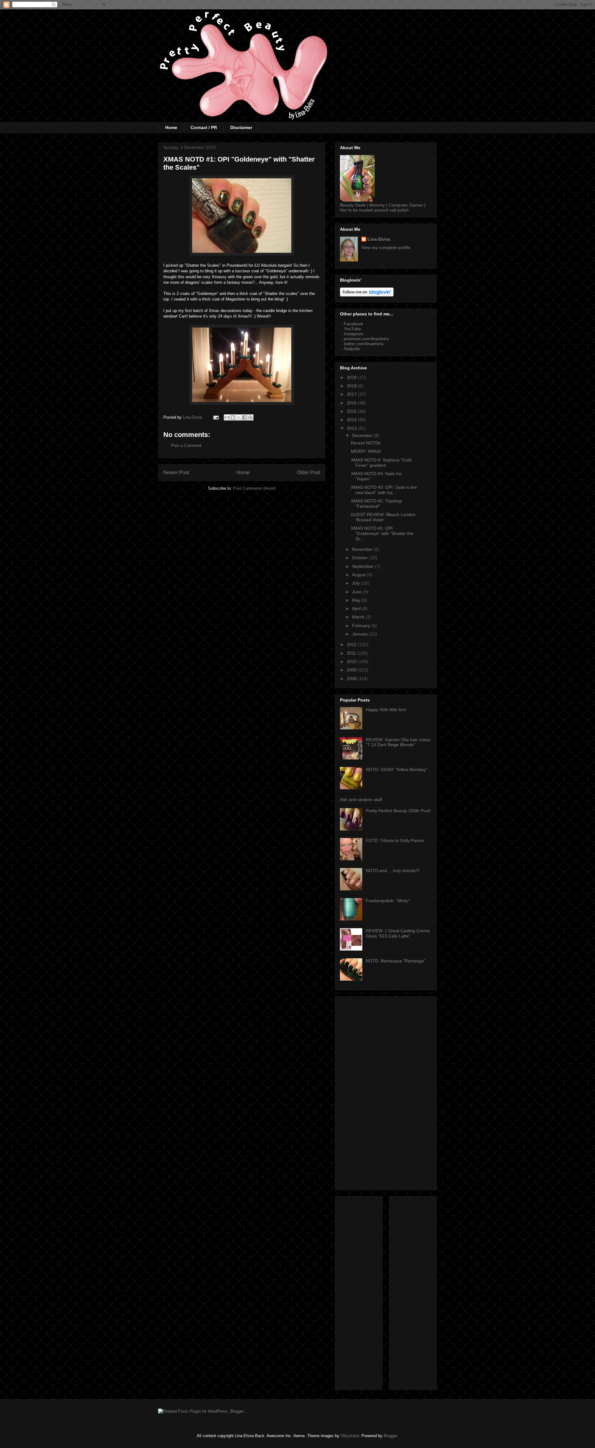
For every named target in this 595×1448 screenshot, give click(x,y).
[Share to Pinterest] (250, 417)
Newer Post (176, 472)
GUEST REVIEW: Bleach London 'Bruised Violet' (383, 517)
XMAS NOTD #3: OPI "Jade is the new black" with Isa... (384, 490)
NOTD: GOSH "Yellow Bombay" (396, 769)
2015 (352, 411)
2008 (352, 678)
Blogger (390, 1435)
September (363, 566)
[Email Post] (215, 417)
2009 (352, 669)
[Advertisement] (386, 1092)
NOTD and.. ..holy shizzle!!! (392, 870)
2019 (352, 377)
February (361, 625)
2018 (352, 385)
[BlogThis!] (233, 417)
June (357, 591)
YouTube (352, 328)
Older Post (308, 472)
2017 (352, 394)
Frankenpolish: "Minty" (388, 900)
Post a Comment (186, 445)
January (360, 633)
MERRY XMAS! (366, 451)
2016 (352, 402)
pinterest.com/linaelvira (366, 338)
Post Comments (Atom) (254, 488)
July (356, 583)
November (363, 549)
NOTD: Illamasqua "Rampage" (395, 960)
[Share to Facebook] (244, 417)
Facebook (353, 323)
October (360, 557)
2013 (352, 428)
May (357, 600)
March (359, 616)
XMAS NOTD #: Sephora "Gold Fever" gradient (381, 462)
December (363, 435)
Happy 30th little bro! (386, 709)
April (357, 608)
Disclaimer (241, 127)
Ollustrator (350, 1435)
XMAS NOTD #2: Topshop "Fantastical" (376, 503)
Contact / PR (204, 127)
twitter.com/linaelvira (363, 343)
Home (171, 127)
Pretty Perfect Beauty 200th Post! (398, 810)
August (359, 574)
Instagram (354, 333)
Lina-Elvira (379, 239)
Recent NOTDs (366, 442)
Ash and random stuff (361, 799)
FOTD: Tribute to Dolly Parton (395, 840)
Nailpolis (352, 348)
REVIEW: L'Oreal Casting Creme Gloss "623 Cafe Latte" (398, 933)
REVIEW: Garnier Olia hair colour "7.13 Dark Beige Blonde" (398, 742)
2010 (352, 661)
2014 (352, 419)
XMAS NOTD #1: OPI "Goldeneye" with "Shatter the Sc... (382, 533)
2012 (352, 644)
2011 (352, 653)
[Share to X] (239, 417)
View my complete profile (385, 247)
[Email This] (227, 417)
